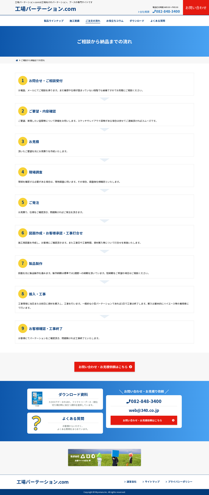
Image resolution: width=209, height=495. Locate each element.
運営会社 (131, 481)
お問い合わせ (196, 7)
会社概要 (144, 11)
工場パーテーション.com (45, 8)
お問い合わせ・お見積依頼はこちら (103, 367)
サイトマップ (152, 481)
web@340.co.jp (144, 410)
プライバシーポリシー (180, 481)
